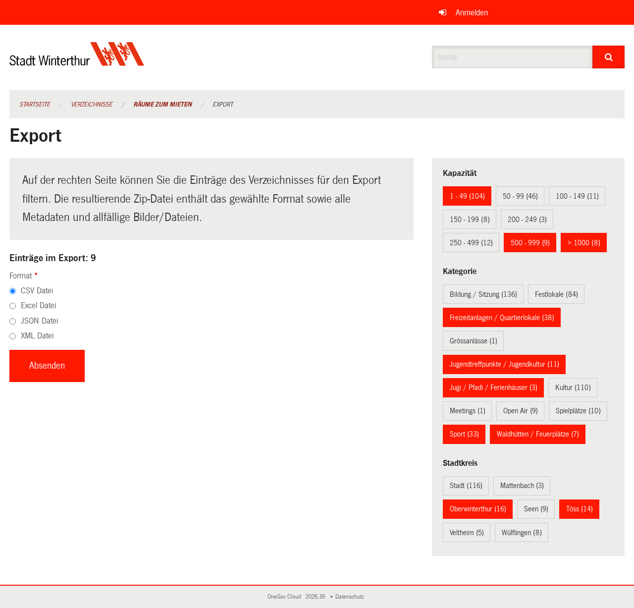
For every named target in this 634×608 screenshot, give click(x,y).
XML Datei (37, 336)
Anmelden (472, 12)
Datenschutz (351, 597)
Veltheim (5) (467, 533)
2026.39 (316, 597)
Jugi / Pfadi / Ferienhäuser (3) (493, 387)
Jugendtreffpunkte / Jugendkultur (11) (504, 364)
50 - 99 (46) (520, 196)
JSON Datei (39, 321)
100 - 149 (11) (577, 196)
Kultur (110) (573, 387)
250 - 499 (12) (471, 243)
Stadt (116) (466, 486)
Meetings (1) (467, 411)
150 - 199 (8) (470, 219)
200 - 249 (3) (527, 219)
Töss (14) (579, 509)
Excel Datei (38, 305)
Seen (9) (536, 509)
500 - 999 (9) (530, 243)
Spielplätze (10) (578, 411)
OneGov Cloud (285, 597)
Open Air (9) (520, 411)
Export (222, 104)
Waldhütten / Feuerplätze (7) (538, 434)
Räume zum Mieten (162, 104)
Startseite (34, 104)
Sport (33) (464, 434)
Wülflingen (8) (522, 533)
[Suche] (608, 57)
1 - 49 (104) (467, 196)
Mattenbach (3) (522, 486)
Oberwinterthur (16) (478, 509)
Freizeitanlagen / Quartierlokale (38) (502, 318)
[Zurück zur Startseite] (77, 62)
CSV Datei (37, 290)
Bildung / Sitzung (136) (483, 294)
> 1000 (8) (584, 243)
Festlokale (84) (556, 294)
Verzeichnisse (91, 104)
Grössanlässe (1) (473, 341)
